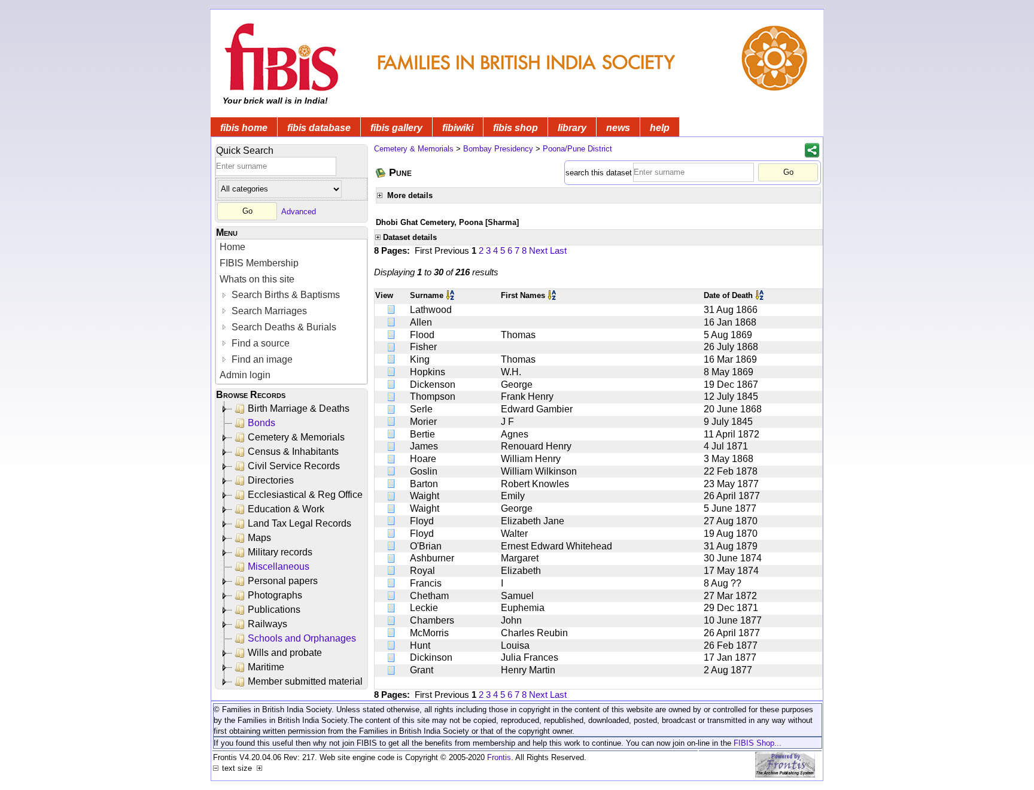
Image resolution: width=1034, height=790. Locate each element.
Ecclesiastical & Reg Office (305, 495)
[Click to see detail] (392, 310)
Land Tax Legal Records (299, 523)
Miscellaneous (278, 566)
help (660, 128)
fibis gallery (396, 128)
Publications (274, 609)
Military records (280, 552)
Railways (267, 624)
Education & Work (286, 509)
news (618, 128)
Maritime (266, 667)
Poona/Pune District (577, 148)
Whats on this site (257, 279)
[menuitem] (291, 247)
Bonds (261, 423)
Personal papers (283, 581)
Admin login (245, 375)
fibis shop (515, 128)
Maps (259, 538)
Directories (271, 480)
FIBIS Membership (259, 263)
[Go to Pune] (381, 173)
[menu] (291, 311)
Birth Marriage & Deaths (298, 408)
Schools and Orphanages (302, 638)
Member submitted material (305, 681)
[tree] (292, 545)
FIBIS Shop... (757, 743)
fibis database (319, 128)
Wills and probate (285, 653)
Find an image (261, 359)
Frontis (499, 757)
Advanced (298, 210)
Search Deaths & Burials (282, 327)
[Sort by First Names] (553, 295)
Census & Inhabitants (293, 451)
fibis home (243, 128)
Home (232, 247)
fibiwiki (457, 128)
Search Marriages (268, 311)
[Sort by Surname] (451, 295)
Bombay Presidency (498, 148)
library (572, 128)
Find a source (259, 343)
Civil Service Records (294, 466)
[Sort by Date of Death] (760, 295)
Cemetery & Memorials (296, 437)
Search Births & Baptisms (284, 295)
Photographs (275, 595)
